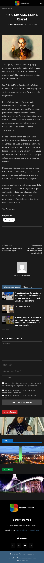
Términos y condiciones (27, 554)
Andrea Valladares (16, 24)
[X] (17, 29)
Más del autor (27, 287)
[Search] (41, 3)
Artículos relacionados (12, 287)
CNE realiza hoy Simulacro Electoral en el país (12, 249)
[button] (3, 3)
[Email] (27, 29)
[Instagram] (19, 545)
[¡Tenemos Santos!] (8, 309)
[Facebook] (11, 29)
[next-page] (7, 330)
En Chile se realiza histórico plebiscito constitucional (34, 250)
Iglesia (10, 8)
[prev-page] (3, 330)
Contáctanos (14, 554)
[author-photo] (22, 273)
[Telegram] (32, 29)
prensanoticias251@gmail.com (27, 530)
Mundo (5, 312)
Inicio (4, 8)
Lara (4, 298)
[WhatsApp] (22, 29)
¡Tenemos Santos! (22, 306)
